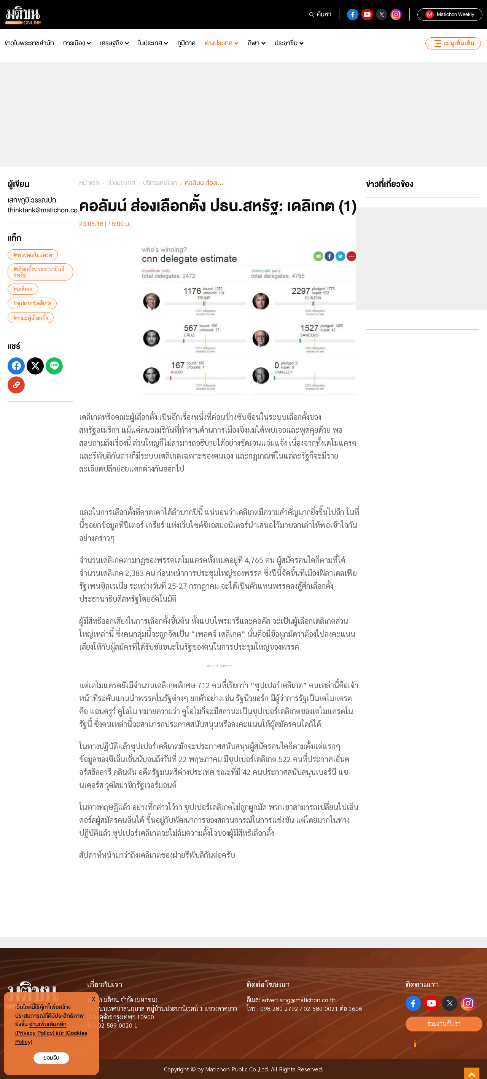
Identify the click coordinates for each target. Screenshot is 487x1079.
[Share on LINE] (54, 366)
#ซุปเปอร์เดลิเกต (32, 303)
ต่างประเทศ (218, 43)
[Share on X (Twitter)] (35, 366)
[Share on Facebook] (16, 366)
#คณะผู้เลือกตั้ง (30, 317)
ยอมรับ (51, 1058)
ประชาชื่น (286, 43)
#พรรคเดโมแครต (32, 254)
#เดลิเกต (23, 288)
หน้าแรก (89, 182)
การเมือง (74, 43)
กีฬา (253, 43)
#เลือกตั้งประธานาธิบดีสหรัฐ (38, 271)
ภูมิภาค (186, 43)
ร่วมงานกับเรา (444, 1024)
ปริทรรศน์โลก (160, 182)
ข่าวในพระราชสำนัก (29, 43)
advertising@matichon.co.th (299, 1000)
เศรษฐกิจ (111, 43)
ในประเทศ (150, 43)
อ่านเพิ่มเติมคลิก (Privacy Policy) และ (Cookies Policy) (51, 1033)
